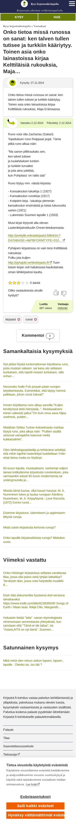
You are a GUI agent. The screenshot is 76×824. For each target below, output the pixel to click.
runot (29, 319)
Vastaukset (40, 26)
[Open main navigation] (72, 4)
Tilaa (6, 738)
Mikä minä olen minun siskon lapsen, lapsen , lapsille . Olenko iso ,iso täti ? (33, 662)
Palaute (8, 729)
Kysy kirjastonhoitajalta (17, 26)
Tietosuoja (10, 754)
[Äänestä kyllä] (56, 292)
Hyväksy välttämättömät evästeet (36, 815)
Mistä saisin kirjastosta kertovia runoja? (29, 527)
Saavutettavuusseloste (18, 746)
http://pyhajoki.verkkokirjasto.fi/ (28, 262)
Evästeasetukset (35, 797)
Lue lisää (31, 784)
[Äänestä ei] (63, 293)
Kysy (19, 17)
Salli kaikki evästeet (35, 806)
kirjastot (10, 319)
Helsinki (63, 308)
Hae (57, 17)
